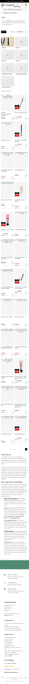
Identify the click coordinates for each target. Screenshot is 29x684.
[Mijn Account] (22, 5)
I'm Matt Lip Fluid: (8, 531)
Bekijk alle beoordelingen (11, 672)
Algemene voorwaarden (10, 681)
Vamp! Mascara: (8, 542)
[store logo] (7, 5)
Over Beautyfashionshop (10, 637)
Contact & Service (8, 639)
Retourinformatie (8, 644)
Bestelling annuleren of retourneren (12, 647)
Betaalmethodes (8, 640)
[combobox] (14, 9)
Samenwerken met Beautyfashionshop (13, 651)
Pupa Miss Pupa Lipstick (20, 229)
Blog (5, 649)
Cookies (21, 681)
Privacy (17, 681)
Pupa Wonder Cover (19, 317)
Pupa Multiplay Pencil (20, 170)
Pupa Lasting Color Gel (6, 199)
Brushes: (6, 508)
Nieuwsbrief (7, 656)
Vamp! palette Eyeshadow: (10, 520)
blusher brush (18, 516)
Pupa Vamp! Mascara (20, 434)
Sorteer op (13, 31)
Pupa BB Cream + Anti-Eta (7, 229)
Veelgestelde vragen (9, 646)
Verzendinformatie (8, 642)
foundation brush (11, 516)
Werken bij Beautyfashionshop (11, 654)
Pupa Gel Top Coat (5, 140)
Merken (15, 12)
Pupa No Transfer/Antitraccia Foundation (6, 114)
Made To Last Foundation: (10, 498)
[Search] (5, 9)
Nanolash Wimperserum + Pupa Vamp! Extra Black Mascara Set (21, 405)
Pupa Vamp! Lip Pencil (6, 434)
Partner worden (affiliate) (10, 652)
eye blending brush (15, 518)
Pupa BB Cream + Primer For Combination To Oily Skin (21, 378)
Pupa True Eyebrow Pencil (21, 112)
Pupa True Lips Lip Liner (6, 317)
